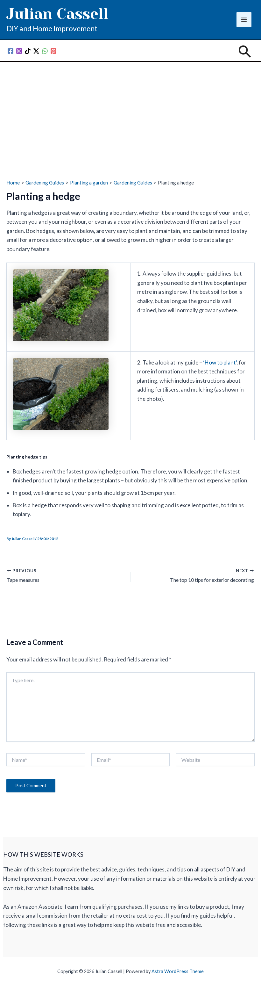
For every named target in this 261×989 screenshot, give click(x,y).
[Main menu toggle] (243, 19)
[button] (244, 52)
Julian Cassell (57, 13)
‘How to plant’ (219, 362)
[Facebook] (10, 51)
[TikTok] (28, 51)
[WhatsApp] (45, 51)
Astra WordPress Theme (178, 971)
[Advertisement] (130, 109)
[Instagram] (19, 51)
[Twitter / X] (36, 51)
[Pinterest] (53, 51)
